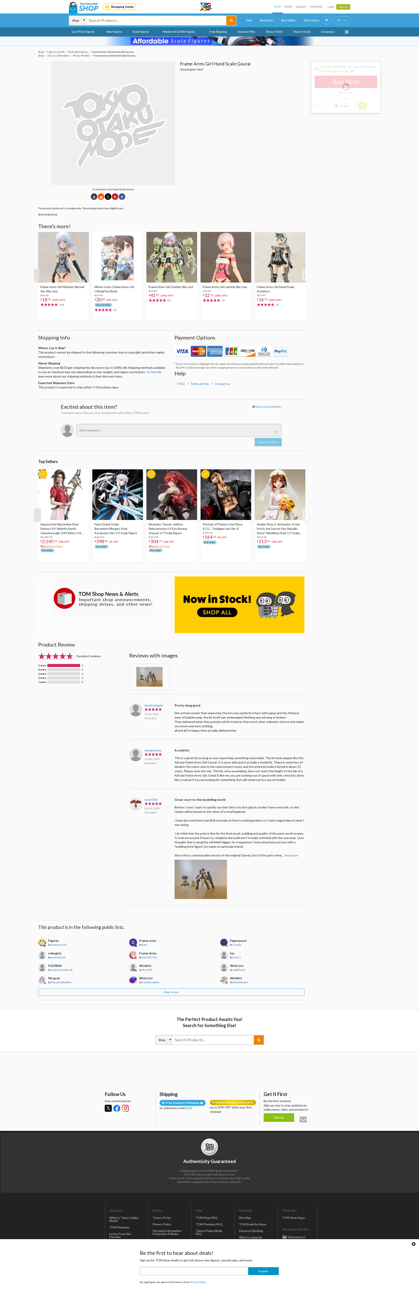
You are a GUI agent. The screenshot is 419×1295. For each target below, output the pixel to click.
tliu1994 (147, 969)
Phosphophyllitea (61, 982)
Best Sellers (288, 20)
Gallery (300, 6)
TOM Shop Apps (293, 1218)
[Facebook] (116, 1108)
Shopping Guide (122, 7)
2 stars (42, 677)
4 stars (42, 669)
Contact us (222, 384)
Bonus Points (274, 31)
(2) (115, 310)
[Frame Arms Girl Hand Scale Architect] (280, 257)
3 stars (42, 673)
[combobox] (156, 20)
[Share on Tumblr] (94, 196)
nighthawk (239, 969)
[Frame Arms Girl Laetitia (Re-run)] (226, 257)
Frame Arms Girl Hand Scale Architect (275, 289)
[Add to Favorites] (83, 236)
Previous (37, 275)
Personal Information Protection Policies (167, 1232)
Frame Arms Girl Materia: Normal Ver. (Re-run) (62, 289)
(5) (169, 300)
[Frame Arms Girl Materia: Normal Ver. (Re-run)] (63, 257)
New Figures (114, 31)
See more (171, 992)
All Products (311, 20)
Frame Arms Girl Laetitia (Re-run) (225, 287)
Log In (331, 6)
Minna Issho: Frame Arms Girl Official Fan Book (114, 289)
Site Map (245, 1218)
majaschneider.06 (61, 969)
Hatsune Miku (246, 31)
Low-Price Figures (83, 31)
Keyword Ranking (251, 1231)
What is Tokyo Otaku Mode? (123, 1219)
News (288, 6)
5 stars (42, 665)
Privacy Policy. (198, 1282)
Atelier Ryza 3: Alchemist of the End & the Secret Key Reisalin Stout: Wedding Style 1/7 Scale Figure (278, 528)
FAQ (182, 384)
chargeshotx (153, 750)
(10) (61, 304)
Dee (144, 944)
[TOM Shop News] (103, 598)
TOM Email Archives (252, 1224)
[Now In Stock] (239, 604)
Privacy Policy (162, 1224)
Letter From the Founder (120, 1235)
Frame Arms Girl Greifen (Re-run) (171, 287)
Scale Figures (140, 31)
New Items (266, 20)
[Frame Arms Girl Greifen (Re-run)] (171, 257)
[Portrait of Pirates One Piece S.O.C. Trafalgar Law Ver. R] (226, 494)
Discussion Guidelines (269, 406)
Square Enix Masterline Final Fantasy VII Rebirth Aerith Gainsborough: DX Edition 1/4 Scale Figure (60, 528)
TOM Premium (119, 1227)
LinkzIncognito (150, 982)
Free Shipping (218, 31)
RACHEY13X (149, 957)
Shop (277, 6)
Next (305, 275)
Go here (151, 372)
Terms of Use (200, 384)
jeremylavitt (58, 957)
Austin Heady (153, 705)
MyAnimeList (297, 1237)
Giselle (237, 944)
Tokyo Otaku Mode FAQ (209, 1232)
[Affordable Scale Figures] (209, 41)
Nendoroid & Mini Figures (179, 31)
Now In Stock (302, 31)
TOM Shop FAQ (206, 1218)
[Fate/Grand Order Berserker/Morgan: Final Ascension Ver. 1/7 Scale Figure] (117, 494)
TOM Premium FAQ (209, 1224)
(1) (223, 300)
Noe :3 (237, 957)
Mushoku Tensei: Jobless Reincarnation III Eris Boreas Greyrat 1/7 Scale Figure (168, 528)
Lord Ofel (150, 799)
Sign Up (343, 7)
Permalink (150, 718)
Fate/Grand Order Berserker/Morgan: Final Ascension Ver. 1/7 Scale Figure (115, 528)
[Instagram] (125, 1108)
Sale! (249, 20)
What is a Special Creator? (250, 1238)
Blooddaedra (240, 982)
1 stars (42, 682)
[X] (108, 1108)
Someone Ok (59, 944)
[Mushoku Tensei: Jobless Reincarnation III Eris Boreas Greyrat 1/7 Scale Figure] (171, 494)
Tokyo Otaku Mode (206, 6)
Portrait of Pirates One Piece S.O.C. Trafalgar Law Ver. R (222, 526)
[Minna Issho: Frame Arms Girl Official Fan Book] (117, 257)
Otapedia (316, 6)
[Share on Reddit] (101, 196)
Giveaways (328, 31)
